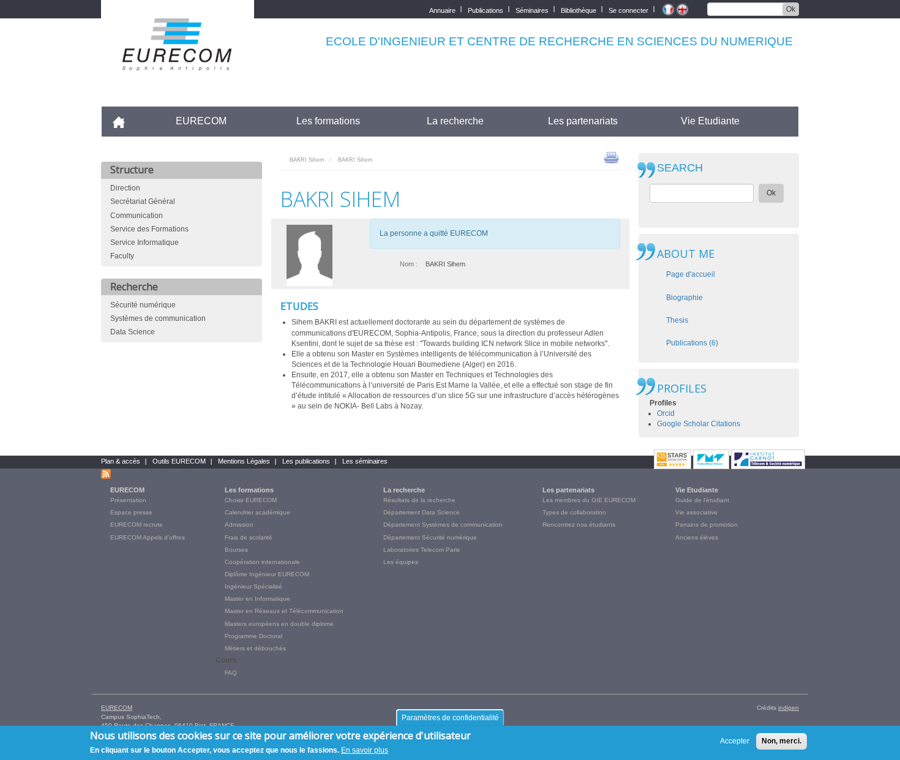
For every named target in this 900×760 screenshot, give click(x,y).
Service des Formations (149, 229)
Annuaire (442, 9)
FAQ (231, 672)
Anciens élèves (696, 537)
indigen (788, 707)
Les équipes (400, 562)
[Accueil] (177, 62)
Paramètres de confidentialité (450, 717)
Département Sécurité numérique (430, 537)
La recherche (455, 121)
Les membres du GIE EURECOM (589, 500)
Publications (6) (692, 343)
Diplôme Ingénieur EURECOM (267, 574)
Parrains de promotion (706, 524)
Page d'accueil (690, 274)
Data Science (132, 332)
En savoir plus (364, 750)
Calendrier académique (257, 512)
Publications (485, 9)
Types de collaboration (574, 512)
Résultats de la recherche (419, 500)
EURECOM (201, 121)
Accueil (124, 121)
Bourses (236, 549)
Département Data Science (421, 512)
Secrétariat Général (142, 201)
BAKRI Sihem (307, 160)
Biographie (684, 297)
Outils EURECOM (179, 461)
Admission (239, 524)
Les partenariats (583, 121)
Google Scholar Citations (698, 424)
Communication (136, 215)
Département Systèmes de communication (443, 524)
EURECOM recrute (136, 524)
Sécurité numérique (143, 305)
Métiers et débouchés (255, 648)
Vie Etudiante (710, 121)
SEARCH (680, 168)
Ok (790, 9)
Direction (125, 188)
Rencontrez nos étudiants (578, 524)
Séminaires (532, 9)
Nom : (409, 264)
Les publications (306, 461)
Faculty (122, 256)
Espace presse (131, 512)
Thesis (677, 320)
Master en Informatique (257, 598)
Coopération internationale (262, 562)
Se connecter (628, 9)
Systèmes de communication (158, 318)
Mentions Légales (244, 461)
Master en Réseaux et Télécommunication (284, 611)
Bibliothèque (578, 9)
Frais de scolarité (248, 537)
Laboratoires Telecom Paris (421, 549)
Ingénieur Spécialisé (253, 586)
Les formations (328, 121)
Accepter (734, 741)
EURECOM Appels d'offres (147, 537)
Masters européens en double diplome (279, 623)
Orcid (666, 413)
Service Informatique (144, 242)
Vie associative (696, 512)
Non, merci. (781, 741)
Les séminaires (365, 461)
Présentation (128, 500)
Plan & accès (120, 461)
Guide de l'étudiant (702, 500)
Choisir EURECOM (251, 500)
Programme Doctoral (253, 636)
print (611, 156)
